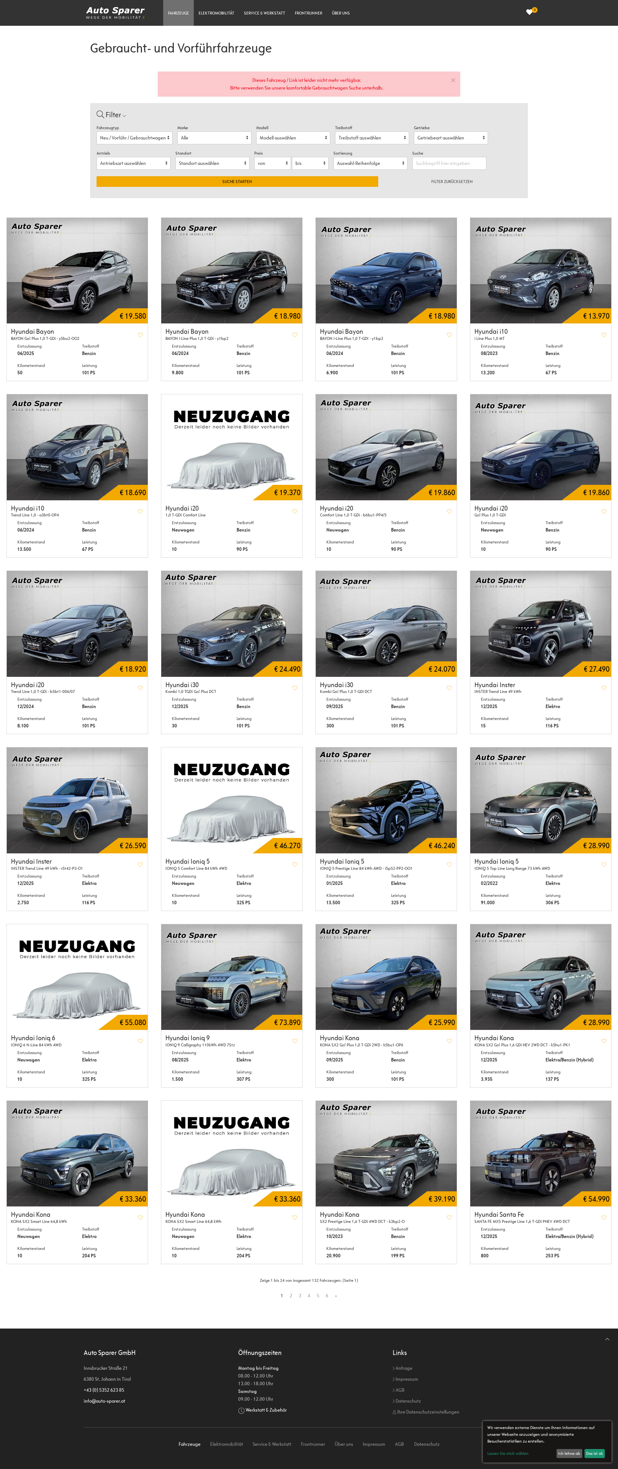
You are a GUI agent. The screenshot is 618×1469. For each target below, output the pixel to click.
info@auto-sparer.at (104, 1401)
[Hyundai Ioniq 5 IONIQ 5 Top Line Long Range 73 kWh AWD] (540, 800)
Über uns (341, 13)
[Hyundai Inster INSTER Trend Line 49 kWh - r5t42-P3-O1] (77, 800)
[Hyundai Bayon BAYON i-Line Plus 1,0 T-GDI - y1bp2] (386, 271)
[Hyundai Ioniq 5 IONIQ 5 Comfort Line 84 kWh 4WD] (231, 800)
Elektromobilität (216, 13)
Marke (182, 127)
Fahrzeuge (178, 13)
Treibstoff (343, 127)
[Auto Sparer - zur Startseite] (115, 13)
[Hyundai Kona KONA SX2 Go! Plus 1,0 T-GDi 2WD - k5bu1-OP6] (386, 977)
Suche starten (237, 181)
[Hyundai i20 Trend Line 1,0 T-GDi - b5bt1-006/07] (77, 624)
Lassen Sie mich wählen (508, 1453)
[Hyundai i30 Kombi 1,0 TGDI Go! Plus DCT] (231, 624)
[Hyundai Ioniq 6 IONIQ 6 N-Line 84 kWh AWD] (77, 977)
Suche (418, 153)
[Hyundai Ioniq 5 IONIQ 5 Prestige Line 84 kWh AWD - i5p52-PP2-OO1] (386, 800)
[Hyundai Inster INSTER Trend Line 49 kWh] (540, 624)
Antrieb (103, 153)
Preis (258, 153)
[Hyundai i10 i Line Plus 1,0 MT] (540, 271)
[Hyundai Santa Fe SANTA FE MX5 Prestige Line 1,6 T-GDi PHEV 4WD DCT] (540, 1154)
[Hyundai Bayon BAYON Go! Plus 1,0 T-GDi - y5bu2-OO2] (77, 271)
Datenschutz (408, 1401)
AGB (399, 1390)
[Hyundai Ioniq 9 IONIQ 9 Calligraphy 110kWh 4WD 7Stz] (231, 977)
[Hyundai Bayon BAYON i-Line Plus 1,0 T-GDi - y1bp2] (231, 271)
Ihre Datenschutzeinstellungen (427, 1412)
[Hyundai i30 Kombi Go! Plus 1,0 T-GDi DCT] (386, 624)
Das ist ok (594, 1453)
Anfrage (403, 1368)
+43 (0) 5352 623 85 (104, 1390)
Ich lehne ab (569, 1453)
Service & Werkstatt (264, 13)
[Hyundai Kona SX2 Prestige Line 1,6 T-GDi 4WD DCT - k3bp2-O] (386, 1154)
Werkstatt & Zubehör (266, 1410)
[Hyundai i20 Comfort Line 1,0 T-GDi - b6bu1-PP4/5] (386, 447)
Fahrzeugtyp (108, 127)
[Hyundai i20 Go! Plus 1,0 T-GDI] (540, 447)
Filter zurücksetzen (452, 181)
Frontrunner (308, 13)
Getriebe (422, 127)
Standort (183, 153)
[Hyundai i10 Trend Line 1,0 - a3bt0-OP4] (77, 447)
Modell (262, 127)
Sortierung (342, 153)
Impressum (406, 1379)
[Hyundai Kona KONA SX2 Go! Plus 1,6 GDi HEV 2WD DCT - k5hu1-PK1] (540, 977)
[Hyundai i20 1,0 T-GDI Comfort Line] (231, 447)
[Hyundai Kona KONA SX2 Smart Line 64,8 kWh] (77, 1154)
